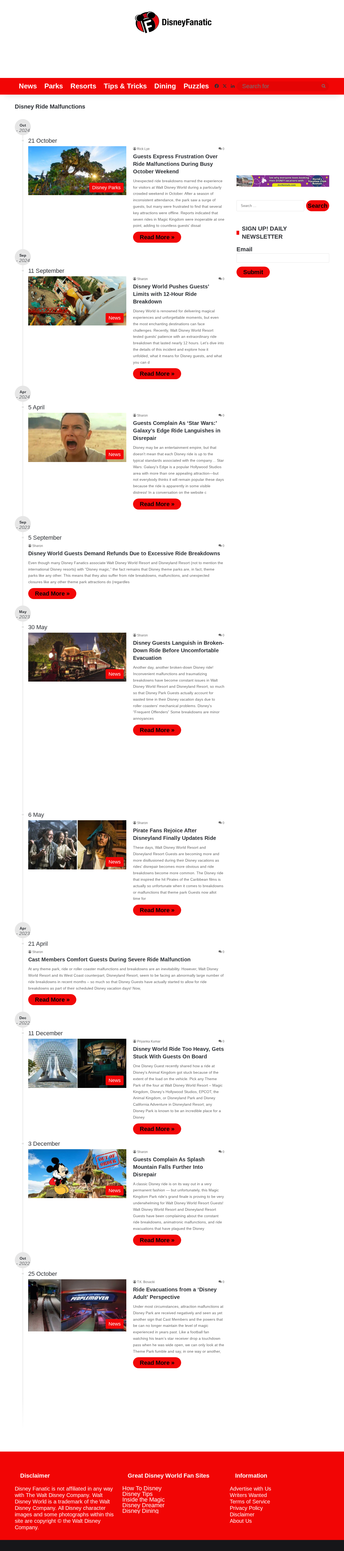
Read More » (157, 237)
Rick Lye (143, 149)
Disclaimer (242, 1514)
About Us (241, 1521)
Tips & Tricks (125, 86)
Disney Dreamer (143, 1505)
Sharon (142, 279)
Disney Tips (137, 1494)
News (28, 86)
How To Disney (142, 1488)
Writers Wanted (248, 1495)
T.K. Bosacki (146, 1282)
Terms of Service (250, 1502)
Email (244, 249)
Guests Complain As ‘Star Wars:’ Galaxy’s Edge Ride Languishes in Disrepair (176, 430)
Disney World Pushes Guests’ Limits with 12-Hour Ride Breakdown (171, 294)
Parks (53, 86)
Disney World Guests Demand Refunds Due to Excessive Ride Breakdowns (124, 553)
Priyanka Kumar (148, 1041)
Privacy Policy (246, 1508)
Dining (165, 86)
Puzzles (196, 86)
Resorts (83, 86)
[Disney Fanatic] (172, 24)
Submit (253, 272)
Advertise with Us (250, 1489)
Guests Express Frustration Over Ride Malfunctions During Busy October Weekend (175, 163)
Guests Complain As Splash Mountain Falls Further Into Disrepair (169, 1166)
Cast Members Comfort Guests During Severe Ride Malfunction (109, 959)
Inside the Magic (143, 1499)
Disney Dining (140, 1510)
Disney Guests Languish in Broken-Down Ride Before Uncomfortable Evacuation (178, 650)
